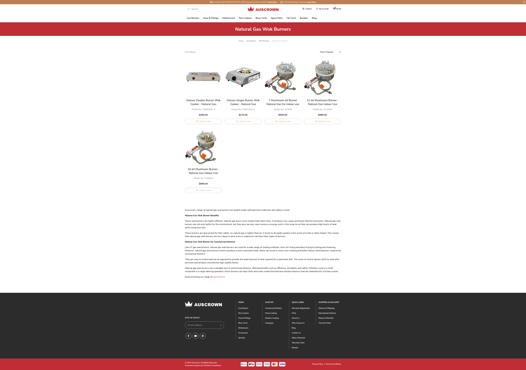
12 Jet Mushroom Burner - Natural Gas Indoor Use (322, 102)
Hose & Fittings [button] (211, 18)
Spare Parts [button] (277, 18)
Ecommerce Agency (193, 365)
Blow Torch (242, 323)
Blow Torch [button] (261, 18)
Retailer (295, 347)
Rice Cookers (243, 313)
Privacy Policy (317, 364)
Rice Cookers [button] (245, 18)
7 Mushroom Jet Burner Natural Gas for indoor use (283, 102)
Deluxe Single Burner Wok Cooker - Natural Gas (243, 102)
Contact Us (296, 333)
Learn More (272, 2)
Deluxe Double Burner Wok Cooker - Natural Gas (203, 102)
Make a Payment (298, 338)
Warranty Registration (301, 308)
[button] (322, 9)
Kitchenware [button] (228, 18)
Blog (314, 18)
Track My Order (324, 323)
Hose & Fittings (244, 318)
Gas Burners (243, 308)
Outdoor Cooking (272, 318)
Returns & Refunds (326, 318)
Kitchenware (243, 328)
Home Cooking (271, 313)
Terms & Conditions (333, 364)
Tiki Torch (291, 18)
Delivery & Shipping (326, 308)
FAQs (294, 313)
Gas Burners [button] (193, 18)
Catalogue (269, 323)
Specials (241, 338)
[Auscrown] (263, 9)
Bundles (304, 18)
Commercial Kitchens (273, 308)
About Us (295, 318)
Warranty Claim (298, 343)
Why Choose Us (298, 323)
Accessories (243, 333)
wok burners (219, 276)
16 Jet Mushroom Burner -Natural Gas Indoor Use (203, 171)
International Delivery (327, 313)
